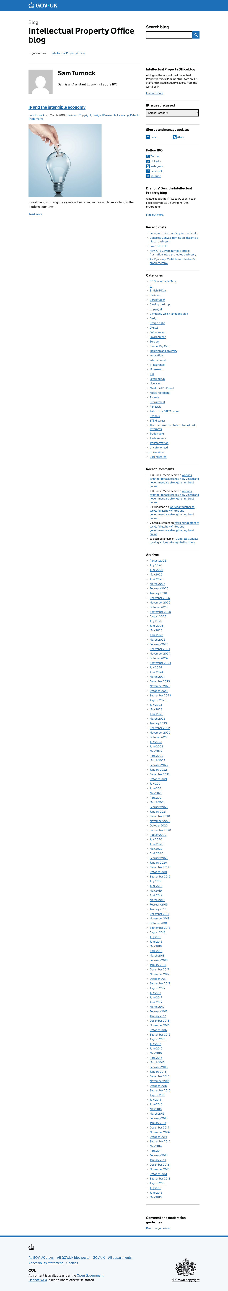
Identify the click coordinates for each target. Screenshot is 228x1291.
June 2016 (156, 1048)
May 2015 (156, 1109)
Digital (154, 327)
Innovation (156, 355)
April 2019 (156, 895)
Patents (134, 115)
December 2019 (159, 867)
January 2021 (158, 811)
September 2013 (160, 1178)
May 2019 (156, 890)
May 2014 (156, 1146)
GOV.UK (99, 1258)
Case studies (157, 299)
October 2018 (158, 923)
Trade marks (35, 118)
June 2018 (156, 941)
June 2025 (156, 625)
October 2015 (158, 1085)
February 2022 (159, 765)
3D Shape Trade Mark (163, 281)
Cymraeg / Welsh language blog (169, 313)
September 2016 (160, 1034)
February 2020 (159, 858)
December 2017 (159, 969)
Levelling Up (157, 379)
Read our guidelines (158, 1228)
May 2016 (156, 1053)
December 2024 (160, 649)
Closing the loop (160, 304)
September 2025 (160, 611)
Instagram (157, 166)
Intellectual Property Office (68, 53)
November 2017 (159, 974)
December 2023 (160, 681)
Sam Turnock (36, 115)
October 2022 (159, 737)
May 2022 (156, 751)
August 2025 (158, 616)
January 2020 (158, 862)
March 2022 (157, 760)
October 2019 (158, 872)
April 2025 (156, 635)
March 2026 (157, 583)
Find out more (154, 93)
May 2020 (156, 848)
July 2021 (155, 783)
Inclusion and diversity (163, 350)
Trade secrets (158, 438)
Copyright (85, 115)
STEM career (157, 420)
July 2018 (155, 937)
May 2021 (156, 793)
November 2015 (159, 1081)
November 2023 (160, 686)
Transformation (159, 443)
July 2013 (155, 1188)
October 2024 (159, 658)
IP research (109, 115)
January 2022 (158, 769)
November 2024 (160, 653)
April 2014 (156, 1150)
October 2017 (158, 978)
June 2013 (156, 1192)
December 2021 (159, 774)
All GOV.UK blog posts (73, 1258)
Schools (155, 416)
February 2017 (158, 1011)
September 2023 (160, 695)
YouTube (156, 176)
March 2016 (157, 1062)
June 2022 (156, 746)
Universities (157, 452)
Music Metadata (160, 392)
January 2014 (158, 1160)
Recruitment (157, 402)
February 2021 (159, 807)
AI (151, 286)
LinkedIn (156, 161)
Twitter (155, 156)
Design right (157, 323)
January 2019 (158, 909)
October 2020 (159, 825)
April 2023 (156, 714)
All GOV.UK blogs (41, 1258)
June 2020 (156, 844)
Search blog (157, 26)
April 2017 (156, 1002)
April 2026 (156, 579)
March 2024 (157, 676)
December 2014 (159, 1127)
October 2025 (158, 607)
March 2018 (157, 955)
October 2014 (158, 1136)
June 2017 (156, 997)
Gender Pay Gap (159, 346)
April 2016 (156, 1057)
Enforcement (158, 332)
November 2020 (160, 821)
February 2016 (159, 1067)
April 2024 (156, 672)
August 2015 (157, 1095)
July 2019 (155, 881)
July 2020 (156, 839)
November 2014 (160, 1132)
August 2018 (157, 932)
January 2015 (158, 1123)
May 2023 (156, 709)
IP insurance (157, 364)
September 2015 (160, 1090)
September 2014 (160, 1141)
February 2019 (159, 904)
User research (158, 456)
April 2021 (156, 797)
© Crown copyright (186, 1280)
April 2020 (156, 853)
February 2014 (159, 1155)
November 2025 (160, 602)
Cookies (72, 1263)
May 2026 (156, 574)
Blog (33, 22)
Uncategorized (159, 447)
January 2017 (158, 1016)
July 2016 (155, 1044)
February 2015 (158, 1118)
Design (96, 115)
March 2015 (157, 1113)
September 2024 (160, 662)
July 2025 (156, 621)
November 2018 (160, 918)
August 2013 (157, 1183)
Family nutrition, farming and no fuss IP (173, 233)
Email (154, 137)
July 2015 (155, 1099)
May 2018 (156, 946)
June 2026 (156, 570)
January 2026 (158, 593)
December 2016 (159, 1020)
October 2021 (158, 779)
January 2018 (158, 965)
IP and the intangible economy (57, 107)
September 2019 (160, 876)
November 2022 (160, 732)
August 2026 (158, 560)
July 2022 (156, 742)
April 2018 (156, 951)
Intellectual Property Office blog (81, 35)
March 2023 (157, 718)
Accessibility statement (45, 1263)
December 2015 (159, 1076)
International (158, 360)
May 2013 (156, 1197)
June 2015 (156, 1104)
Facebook (157, 171)
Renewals (155, 406)
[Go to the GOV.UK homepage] (42, 5)
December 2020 (160, 816)
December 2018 (159, 913)
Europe (154, 341)
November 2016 (160, 1025)
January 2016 (158, 1071)
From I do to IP (158, 246)
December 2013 (159, 1164)
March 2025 (157, 639)
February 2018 (159, 960)
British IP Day (158, 290)
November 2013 (160, 1169)
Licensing (123, 115)
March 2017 (157, 1006)
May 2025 (156, 630)
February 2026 (159, 588)
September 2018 (160, 927)
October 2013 (158, 1174)
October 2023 (159, 691)
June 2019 (156, 885)
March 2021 (157, 802)
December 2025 (160, 598)
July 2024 (156, 667)
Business (72, 115)
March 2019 (157, 900)
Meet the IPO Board (162, 388)
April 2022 (156, 755)
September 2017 (160, 983)
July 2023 (156, 704)
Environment (158, 337)
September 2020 (160, 830)
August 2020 (158, 834)
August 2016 (157, 1039)
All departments (120, 1258)
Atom (180, 137)
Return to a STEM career (165, 411)
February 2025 (159, 644)
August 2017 (157, 988)
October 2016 (158, 1030)
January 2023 (158, 723)
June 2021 (156, 788)
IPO (152, 374)
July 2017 (155, 993)
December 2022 (160, 728)
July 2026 (156, 565)
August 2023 (158, 700)
